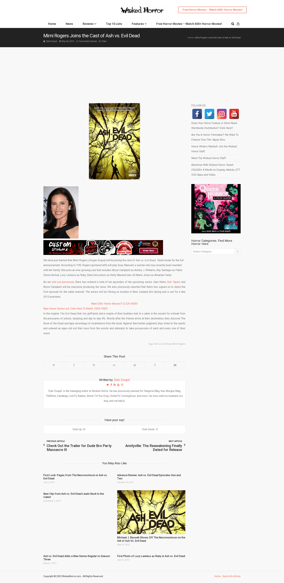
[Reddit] (134, 365)
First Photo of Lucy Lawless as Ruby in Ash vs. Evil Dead (151, 556)
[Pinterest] (93, 365)
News (69, 23)
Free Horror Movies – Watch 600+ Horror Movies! (212, 9)
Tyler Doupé (51, 41)
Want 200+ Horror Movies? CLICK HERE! (114, 303)
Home (52, 23)
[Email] (175, 365)
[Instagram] (222, 114)
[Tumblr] (155, 365)
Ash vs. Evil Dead (162, 344)
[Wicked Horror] (142, 10)
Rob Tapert (173, 282)
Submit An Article (231, 576)
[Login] (238, 24)
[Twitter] (54, 365)
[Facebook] (73, 365)
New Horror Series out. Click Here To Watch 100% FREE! (75, 308)
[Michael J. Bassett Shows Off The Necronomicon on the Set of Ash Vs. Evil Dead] (151, 512)
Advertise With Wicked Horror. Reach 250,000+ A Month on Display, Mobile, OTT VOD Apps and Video (215, 169)
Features (138, 23)
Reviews (88, 23)
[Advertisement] (142, 72)
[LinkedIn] (114, 365)
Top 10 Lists (114, 23)
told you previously (63, 282)
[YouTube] (234, 114)
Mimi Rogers (178, 344)
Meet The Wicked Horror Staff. (208, 158)
